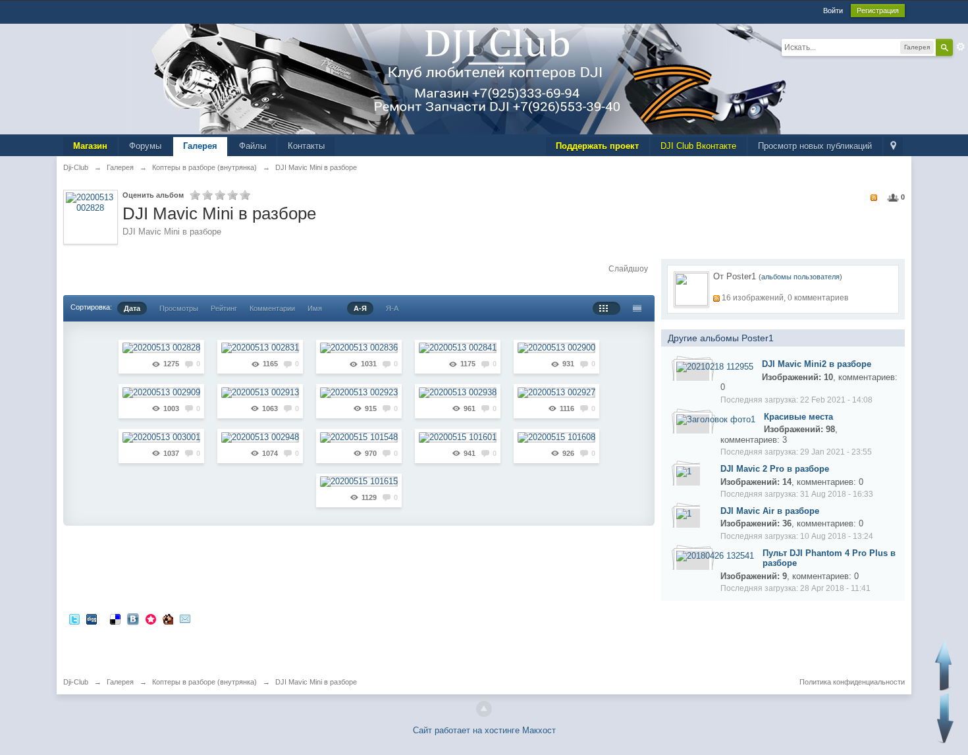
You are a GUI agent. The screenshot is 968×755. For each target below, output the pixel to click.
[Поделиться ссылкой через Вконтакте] (133, 618)
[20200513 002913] (260, 392)
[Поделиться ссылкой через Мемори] (151, 618)
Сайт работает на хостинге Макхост (484, 730)
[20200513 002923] (359, 392)
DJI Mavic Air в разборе (769, 511)
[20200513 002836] (359, 348)
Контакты (306, 146)
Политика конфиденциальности (852, 682)
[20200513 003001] (161, 437)
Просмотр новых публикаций (815, 146)
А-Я (360, 308)
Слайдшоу (628, 268)
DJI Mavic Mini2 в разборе (816, 364)
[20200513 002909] (161, 392)
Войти (833, 10)
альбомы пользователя (800, 277)
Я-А (392, 308)
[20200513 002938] (458, 392)
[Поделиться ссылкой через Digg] (91, 618)
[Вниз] (945, 718)
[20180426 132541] (715, 555)
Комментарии (272, 308)
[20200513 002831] (260, 348)
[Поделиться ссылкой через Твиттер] (74, 618)
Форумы (145, 146)
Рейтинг (224, 308)
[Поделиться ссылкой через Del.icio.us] (115, 618)
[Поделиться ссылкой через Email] (185, 618)
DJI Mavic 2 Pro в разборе (774, 469)
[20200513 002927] (556, 392)
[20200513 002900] (556, 348)
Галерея (200, 146)
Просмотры (178, 308)
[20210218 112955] (715, 367)
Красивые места (798, 417)
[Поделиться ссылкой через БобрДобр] (168, 618)
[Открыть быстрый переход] (893, 146)
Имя (315, 308)
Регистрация (878, 10)
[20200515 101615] (359, 482)
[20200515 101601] (458, 437)
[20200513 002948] (260, 437)
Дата (132, 308)
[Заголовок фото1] (716, 419)
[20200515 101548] (359, 437)
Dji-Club (75, 682)
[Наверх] (484, 709)
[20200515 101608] (556, 437)
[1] (684, 471)
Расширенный (960, 47)
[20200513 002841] (458, 348)
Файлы (252, 146)
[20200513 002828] (161, 348)
